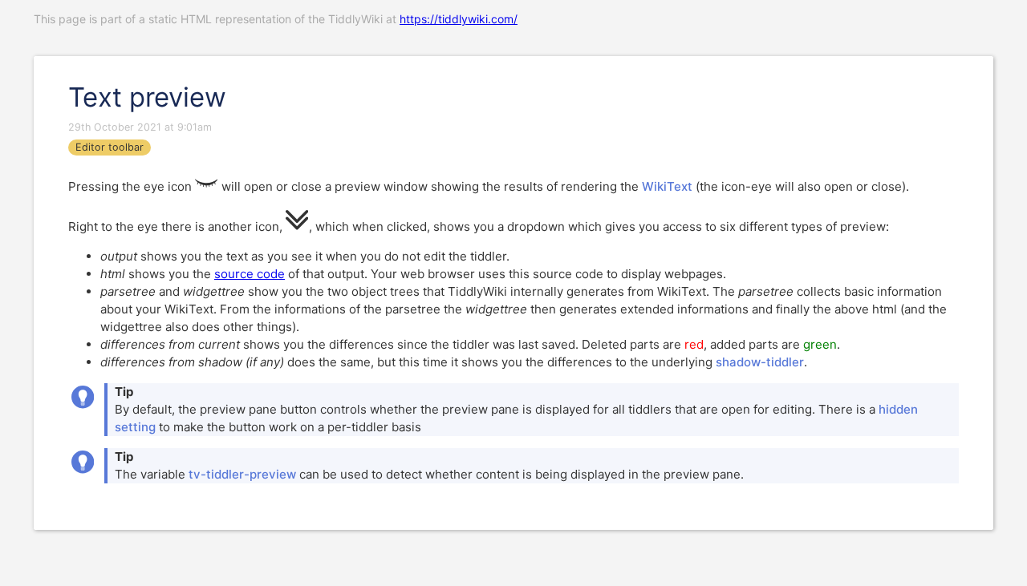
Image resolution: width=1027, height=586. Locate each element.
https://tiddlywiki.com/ (459, 19)
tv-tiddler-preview (242, 474)
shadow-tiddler (760, 362)
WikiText (667, 186)
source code (249, 273)
